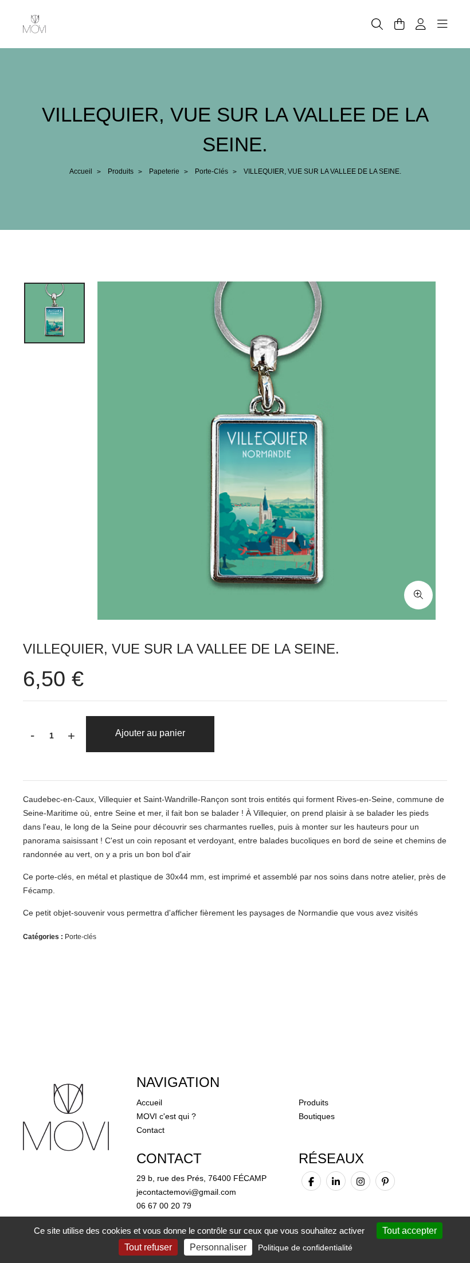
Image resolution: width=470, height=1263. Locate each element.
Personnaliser (218, 1247)
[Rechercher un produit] (377, 24)
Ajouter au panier (150, 733)
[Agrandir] (418, 595)
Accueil (80, 171)
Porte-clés (211, 171)
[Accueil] (34, 23)
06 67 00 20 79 (163, 1206)
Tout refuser (148, 1247)
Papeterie (164, 171)
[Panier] (399, 24)
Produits (121, 171)
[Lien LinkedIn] (336, 1181)
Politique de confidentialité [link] (305, 1247)
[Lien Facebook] (311, 1181)
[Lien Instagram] (360, 1181)
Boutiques (317, 1116)
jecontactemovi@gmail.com (186, 1192)
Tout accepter (409, 1230)
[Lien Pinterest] (385, 1181)
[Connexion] (421, 24)
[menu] (442, 24)
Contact (150, 1130)
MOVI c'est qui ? (166, 1116)
